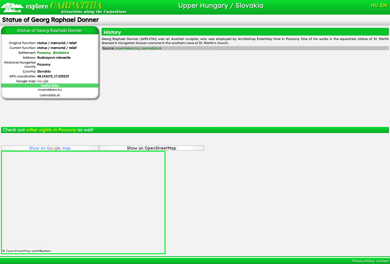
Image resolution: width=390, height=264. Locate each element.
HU (374, 5)
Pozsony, (53, 53)
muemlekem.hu (50, 90)
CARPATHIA (63, 5)
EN (383, 5)
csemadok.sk (50, 95)
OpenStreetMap (18, 251)
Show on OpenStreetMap (151, 147)
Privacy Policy (363, 261)
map (59, 147)
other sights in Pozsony (51, 130)
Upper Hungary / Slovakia (220, 5)
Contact (382, 261)
